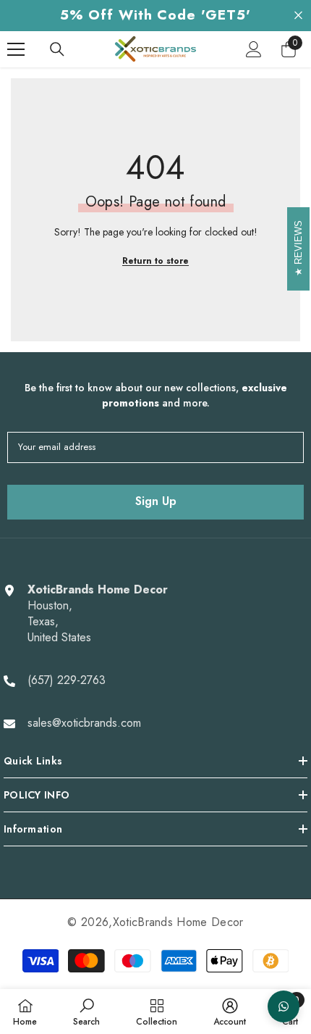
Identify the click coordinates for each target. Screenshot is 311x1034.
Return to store (155, 260)
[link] (86, 1011)
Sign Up (155, 501)
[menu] (16, 49)
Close (298, 15)
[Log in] (254, 49)
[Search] (57, 49)
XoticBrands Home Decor (178, 922)
